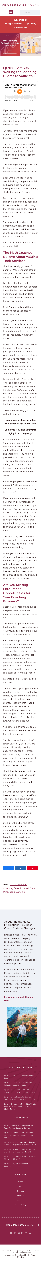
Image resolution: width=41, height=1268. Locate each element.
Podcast (24, 888)
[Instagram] (19, 1233)
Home (20, 1181)
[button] (11, 12)
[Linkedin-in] (15, 1233)
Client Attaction (18, 884)
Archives (20, 1195)
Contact (20, 1200)
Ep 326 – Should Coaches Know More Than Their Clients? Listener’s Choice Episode (18, 1135)
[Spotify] (26, 1233)
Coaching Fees (11, 888)
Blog (20, 1186)
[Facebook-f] (11, 1233)
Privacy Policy (20, 1205)
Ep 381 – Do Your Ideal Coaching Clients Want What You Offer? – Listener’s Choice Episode (20, 1106)
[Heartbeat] (30, 1233)
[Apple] (22, 1233)
